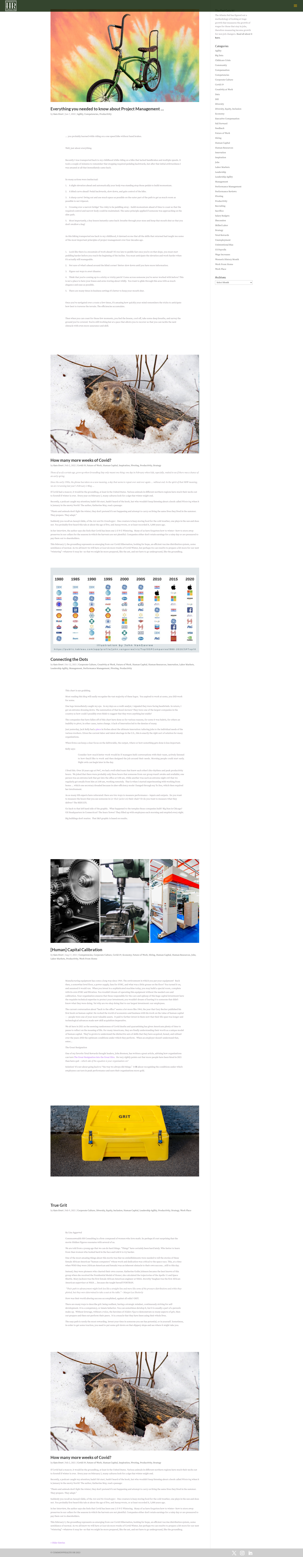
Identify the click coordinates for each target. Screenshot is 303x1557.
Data (217, 94)
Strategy (157, 465)
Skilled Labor (221, 225)
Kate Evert (58, 114)
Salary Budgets (222, 215)
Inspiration (124, 465)
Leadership (220, 172)
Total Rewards (222, 235)
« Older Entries (57, 1542)
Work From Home (88, 958)
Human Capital (110, 465)
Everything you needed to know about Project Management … (107, 108)
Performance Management (96, 668)
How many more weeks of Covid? (80, 460)
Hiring (152, 955)
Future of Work (94, 465)
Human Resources (157, 664)
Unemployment (223, 240)
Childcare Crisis (223, 60)
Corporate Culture (87, 664)
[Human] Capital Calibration (76, 949)
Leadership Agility (59, 668)
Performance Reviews (226, 191)
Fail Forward (221, 123)
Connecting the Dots (69, 659)
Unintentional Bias (224, 244)
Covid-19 (81, 465)
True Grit (58, 1205)
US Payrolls (220, 249)
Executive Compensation (227, 118)
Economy (127, 955)
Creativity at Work (106, 664)
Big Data (219, 55)
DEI (217, 99)
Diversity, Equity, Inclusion (109, 1210)
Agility (80, 114)
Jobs (193, 955)
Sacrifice (219, 211)
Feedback (219, 128)
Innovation (172, 664)
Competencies (91, 114)
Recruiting (220, 206)
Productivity (105, 114)
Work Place (185, 1210)
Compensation (222, 70)
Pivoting (135, 465)
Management (75, 668)
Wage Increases (222, 254)
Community (221, 65)
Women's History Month (227, 259)
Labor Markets (186, 664)
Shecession (220, 220)
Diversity (219, 104)
